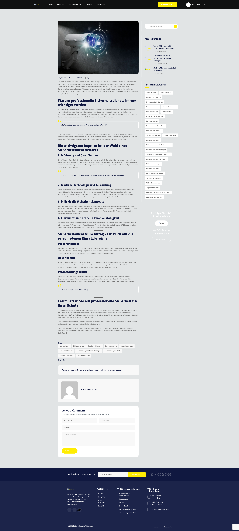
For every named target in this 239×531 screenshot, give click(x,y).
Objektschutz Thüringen (154, 116)
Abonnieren (136, 474)
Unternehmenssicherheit (154, 173)
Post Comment (69, 451)
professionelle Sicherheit (155, 126)
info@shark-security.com (160, 509)
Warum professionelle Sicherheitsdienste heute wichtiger (162, 58)
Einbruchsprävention (153, 97)
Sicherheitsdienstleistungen (156, 150)
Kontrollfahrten (124, 506)
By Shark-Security (64, 78)
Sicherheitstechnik (66, 351)
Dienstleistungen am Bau (127, 509)
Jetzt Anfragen (166, 5)
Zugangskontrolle (83, 355)
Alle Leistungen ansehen (127, 513)
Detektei (121, 502)
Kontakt (90, 5)
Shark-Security (89, 389)
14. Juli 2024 (78, 78)
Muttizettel (101, 5)
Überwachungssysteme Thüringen (88, 351)
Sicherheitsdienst (127, 346)
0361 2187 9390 (157, 504)
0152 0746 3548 (198, 5)
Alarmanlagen (64, 346)
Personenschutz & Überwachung (125, 495)
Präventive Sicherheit (153, 131)
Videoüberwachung (66, 355)
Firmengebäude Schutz (154, 102)
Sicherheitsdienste (152, 140)
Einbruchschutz (78, 346)
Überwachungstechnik (112, 351)
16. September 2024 (161, 64)
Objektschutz (167, 112)
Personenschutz (152, 121)
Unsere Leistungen (74, 5)
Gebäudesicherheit (94, 346)
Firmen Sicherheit (152, 107)
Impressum (157, 527)
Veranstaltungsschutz (153, 178)
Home (51, 5)
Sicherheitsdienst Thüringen (156, 159)
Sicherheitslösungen (153, 164)
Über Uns (60, 5)
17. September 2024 (161, 51)
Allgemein (90, 78)
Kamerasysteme (111, 346)
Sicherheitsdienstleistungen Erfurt (158, 154)
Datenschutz (168, 527)
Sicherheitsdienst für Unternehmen (158, 145)
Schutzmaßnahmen (153, 135)
